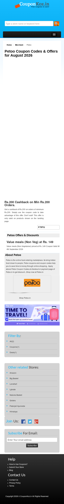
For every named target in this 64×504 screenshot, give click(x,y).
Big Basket (14, 378)
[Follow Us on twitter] (30, 421)
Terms (11, 485)
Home (9, 44)
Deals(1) (13, 352)
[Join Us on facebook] (23, 421)
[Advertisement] (32, 97)
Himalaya (13, 411)
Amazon (13, 373)
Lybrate (13, 389)
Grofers (13, 400)
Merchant (19, 44)
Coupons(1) (14, 347)
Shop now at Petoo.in (34, 272)
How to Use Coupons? (18, 464)
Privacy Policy (15, 482)
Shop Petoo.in (25, 298)
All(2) (12, 341)
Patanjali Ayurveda (17, 406)
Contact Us (13, 479)
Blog (11, 470)
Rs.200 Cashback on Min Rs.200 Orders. (27, 203)
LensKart (13, 384)
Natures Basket (16, 395)
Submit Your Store (16, 467)
